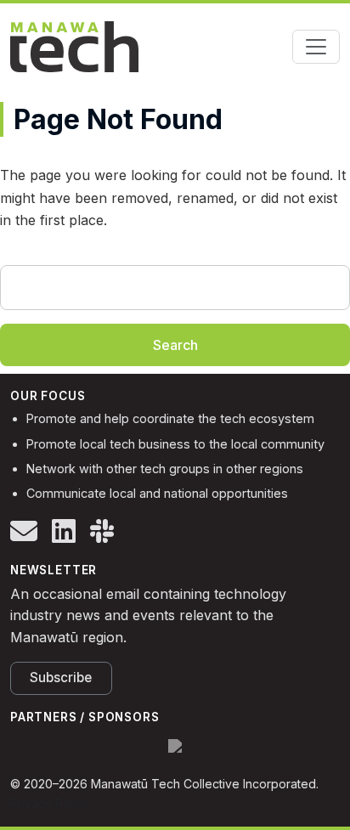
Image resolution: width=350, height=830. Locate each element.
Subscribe (61, 677)
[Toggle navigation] (316, 47)
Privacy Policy (49, 803)
